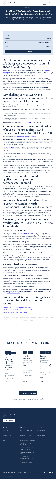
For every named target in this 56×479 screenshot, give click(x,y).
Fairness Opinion (24, 456)
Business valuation (25, 435)
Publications (41, 430)
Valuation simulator (43, 435)
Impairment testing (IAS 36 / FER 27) (27, 459)
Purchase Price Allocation (13, 293)
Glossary (40, 433)
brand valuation (7, 74)
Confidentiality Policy (27, 472)
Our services (28, 51)
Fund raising (23, 433)
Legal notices (19, 472)
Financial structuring (26, 449)
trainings (5, 438)
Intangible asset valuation (27, 440)
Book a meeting (8, 420)
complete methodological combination (26, 136)
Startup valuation (25, 438)
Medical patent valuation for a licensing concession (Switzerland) (21, 310)
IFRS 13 (31, 122)
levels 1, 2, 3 (28, 259)
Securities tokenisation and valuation (26, 463)
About (4, 433)
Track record (7, 435)
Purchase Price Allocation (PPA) (27, 453)
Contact (5, 440)
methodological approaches (28, 233)
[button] (44, 3)
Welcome (5, 430)
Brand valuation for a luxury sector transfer (15, 312)
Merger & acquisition (26, 430)
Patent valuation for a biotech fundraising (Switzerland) (18, 307)
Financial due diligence (26, 447)
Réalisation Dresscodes (8, 476)
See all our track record (28, 393)
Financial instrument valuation (26, 444)
